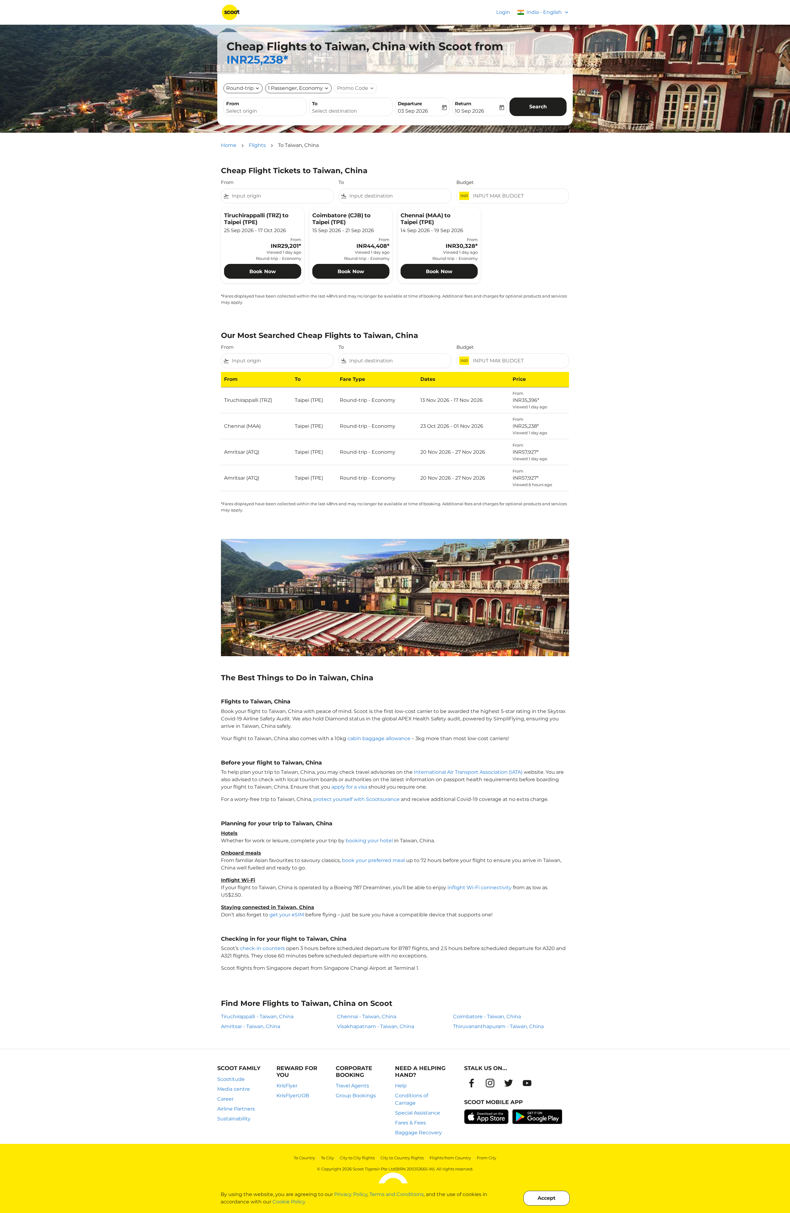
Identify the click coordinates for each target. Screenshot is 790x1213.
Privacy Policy (350, 1194)
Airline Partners (236, 1109)
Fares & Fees (410, 1123)
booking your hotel (369, 841)
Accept (546, 1198)
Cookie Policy (289, 1202)
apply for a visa (349, 787)
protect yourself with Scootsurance (356, 799)
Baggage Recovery (418, 1133)
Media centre (233, 1089)
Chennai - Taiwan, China (366, 1016)
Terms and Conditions (396, 1194)
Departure (410, 103)
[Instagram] (490, 1083)
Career (225, 1099)
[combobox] (265, 111)
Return (463, 103)
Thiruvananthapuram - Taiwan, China (498, 1026)
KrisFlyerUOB (292, 1095)
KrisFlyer (286, 1086)
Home (228, 145)
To (315, 103)
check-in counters (262, 948)
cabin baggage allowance (378, 738)
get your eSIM (286, 915)
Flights (257, 145)
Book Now (262, 271)
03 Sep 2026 (413, 111)
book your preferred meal (373, 860)
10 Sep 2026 (469, 111)
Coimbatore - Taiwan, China (487, 1016)
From (232, 103)
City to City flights (357, 1157)
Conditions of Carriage (411, 1099)
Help (401, 1086)
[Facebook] (471, 1083)
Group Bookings (356, 1095)
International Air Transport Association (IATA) (468, 772)
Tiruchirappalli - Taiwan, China (257, 1016)
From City (486, 1157)
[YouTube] (527, 1083)
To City (327, 1157)
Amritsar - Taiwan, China (250, 1026)
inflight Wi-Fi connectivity (479, 887)
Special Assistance (417, 1113)
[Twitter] (508, 1083)
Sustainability (234, 1119)
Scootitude (231, 1079)
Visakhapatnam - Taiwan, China (375, 1026)
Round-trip (240, 88)
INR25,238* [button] (257, 59)
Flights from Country (450, 1157)
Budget (465, 182)
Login (503, 12)
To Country (304, 1157)
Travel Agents (352, 1086)
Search (538, 107)
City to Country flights (402, 1157)
